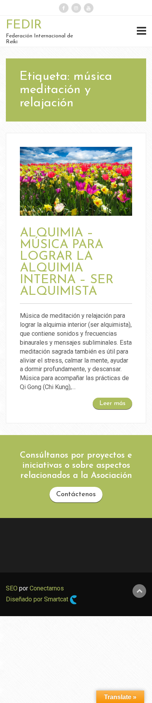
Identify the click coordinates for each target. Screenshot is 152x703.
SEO (12, 588)
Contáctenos (76, 494)
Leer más (112, 403)
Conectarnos (47, 588)
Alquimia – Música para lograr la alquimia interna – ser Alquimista (66, 262)
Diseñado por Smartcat (38, 599)
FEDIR (24, 25)
